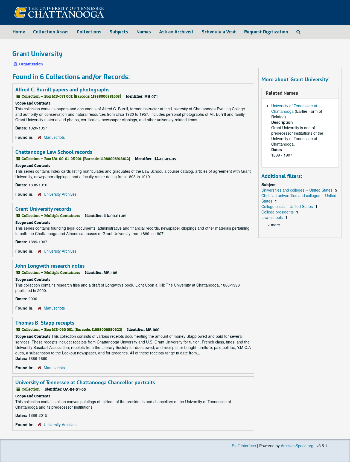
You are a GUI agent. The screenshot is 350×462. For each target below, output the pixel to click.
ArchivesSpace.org (297, 445)
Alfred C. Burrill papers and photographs (62, 89)
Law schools (272, 217)
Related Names (282, 93)
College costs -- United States (287, 206)
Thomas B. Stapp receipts (44, 322)
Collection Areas (51, 32)
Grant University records (43, 208)
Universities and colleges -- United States (297, 190)
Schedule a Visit (219, 32)
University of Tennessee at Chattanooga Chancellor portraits (85, 382)
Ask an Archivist (176, 32)
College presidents (278, 212)
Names (143, 32)
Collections (89, 32)
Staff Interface (244, 445)
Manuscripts (54, 137)
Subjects (119, 32)
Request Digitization (266, 32)
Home (19, 32)
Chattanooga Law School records (53, 151)
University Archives (60, 194)
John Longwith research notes (49, 265)
